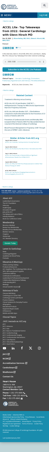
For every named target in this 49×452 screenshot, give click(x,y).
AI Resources (7, 311)
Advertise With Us (18, 415)
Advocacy (6, 205)
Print (19, 48)
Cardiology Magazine (9, 254)
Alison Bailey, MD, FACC (22, 38)
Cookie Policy (38, 424)
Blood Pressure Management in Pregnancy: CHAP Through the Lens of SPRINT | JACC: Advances (25, 129)
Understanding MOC (9, 282)
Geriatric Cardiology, (23, 78)
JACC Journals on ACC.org (14, 321)
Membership (8, 222)
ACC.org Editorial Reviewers (12, 421)
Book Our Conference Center (12, 219)
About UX (6, 419)
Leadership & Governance (11, 201)
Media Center (7, 415)
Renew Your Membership (11, 227)
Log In (42, 15)
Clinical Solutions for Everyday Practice (15, 302)
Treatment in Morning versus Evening (18, 99)
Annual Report (26, 421)
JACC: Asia (6, 329)
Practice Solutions (8, 300)
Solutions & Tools (10, 290)
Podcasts (6, 258)
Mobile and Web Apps (10, 313)
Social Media (40, 417)
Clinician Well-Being (9, 293)
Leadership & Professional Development (16, 278)
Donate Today (10, 243)
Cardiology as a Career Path (12, 296)
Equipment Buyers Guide (11, 309)
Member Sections (8, 232)
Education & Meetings (12, 262)
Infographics (7, 304)
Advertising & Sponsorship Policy (13, 417)
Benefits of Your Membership (12, 230)
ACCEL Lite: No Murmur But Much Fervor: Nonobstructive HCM (23, 149)
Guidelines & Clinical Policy (11, 256)
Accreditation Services (14, 363)
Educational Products (9, 307)
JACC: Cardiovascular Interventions (14, 337)
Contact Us (8, 376)
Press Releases (30, 417)
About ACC (7, 198)
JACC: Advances (8, 326)
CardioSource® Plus (9, 273)
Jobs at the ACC (8, 212)
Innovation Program (9, 210)
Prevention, (35, 78)
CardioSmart (9, 367)
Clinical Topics (9, 317)
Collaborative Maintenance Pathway (14, 280)
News (4, 252)
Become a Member (9, 225)
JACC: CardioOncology (10, 333)
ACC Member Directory (10, 238)
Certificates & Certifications (11, 276)
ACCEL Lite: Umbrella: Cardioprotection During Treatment (22, 142)
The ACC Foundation (9, 203)
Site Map (5, 426)
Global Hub (6, 236)
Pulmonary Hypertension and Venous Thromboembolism (24, 81)
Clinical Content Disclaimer (18, 419)
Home (14, 191)
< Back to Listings (8, 21)
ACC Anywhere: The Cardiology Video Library (17, 269)
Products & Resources (10, 267)
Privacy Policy (37, 421)
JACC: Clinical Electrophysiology (13, 342)
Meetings (6, 284)
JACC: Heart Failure (9, 344)
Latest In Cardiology (12, 249)
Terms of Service (27, 424)
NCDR (5, 358)
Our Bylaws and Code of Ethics (12, 214)
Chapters (6, 234)
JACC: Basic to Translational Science (14, 331)
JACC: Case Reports (9, 340)
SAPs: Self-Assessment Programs (13, 271)
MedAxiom (8, 372)
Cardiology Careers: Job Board (13, 298)
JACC (4, 324)
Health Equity (7, 208)
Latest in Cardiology (24, 191)
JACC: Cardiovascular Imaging (12, 335)
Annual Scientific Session (10, 287)
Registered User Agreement (12, 424)
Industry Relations (8, 216)
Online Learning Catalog (10, 265)
